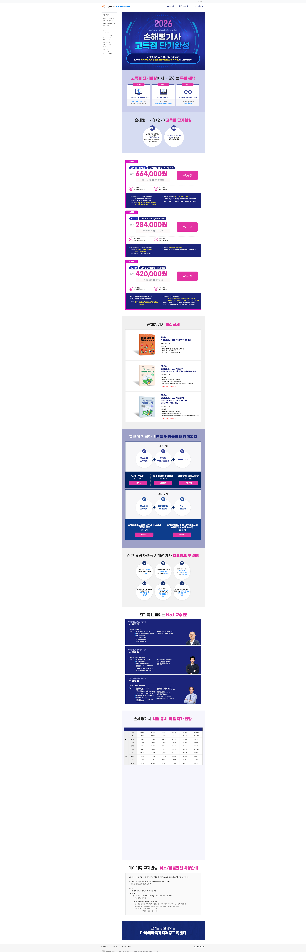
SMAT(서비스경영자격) (109, 23)
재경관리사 (106, 47)
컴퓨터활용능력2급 (107, 35)
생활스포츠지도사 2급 (108, 18)
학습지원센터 (184, 6)
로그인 (197, 1)
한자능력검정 (106, 40)
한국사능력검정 (107, 37)
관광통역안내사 (107, 44)
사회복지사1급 (106, 42)
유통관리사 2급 (106, 28)
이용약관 (115, 946)
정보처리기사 (106, 30)
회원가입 (202, 1)
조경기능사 (106, 51)
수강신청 (170, 6)
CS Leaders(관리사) (108, 21)
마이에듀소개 (105, 946)
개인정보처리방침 (126, 946)
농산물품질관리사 (107, 53)
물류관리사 (106, 49)
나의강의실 (199, 6)
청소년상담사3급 (107, 32)
